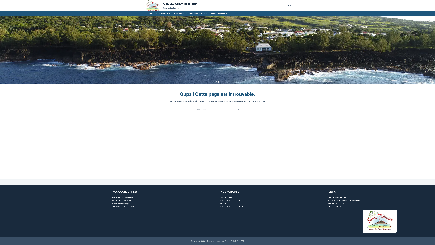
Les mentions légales (337, 197)
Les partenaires (217, 13)
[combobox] (215, 109)
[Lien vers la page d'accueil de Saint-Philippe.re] (152, 5)
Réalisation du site (336, 203)
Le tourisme (178, 13)
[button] (216, 82)
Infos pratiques (197, 13)
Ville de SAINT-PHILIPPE (180, 4)
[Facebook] (289, 6)
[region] (217, 50)
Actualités (151, 13)
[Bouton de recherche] (238, 109)
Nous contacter (334, 206)
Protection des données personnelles (344, 200)
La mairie (164, 13)
